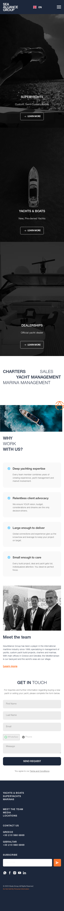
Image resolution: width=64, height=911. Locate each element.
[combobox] (37, 7)
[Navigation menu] (59, 7)
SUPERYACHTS (32, 97)
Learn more (10, 666)
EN (40, 7)
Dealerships (32, 326)
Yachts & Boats (32, 211)
